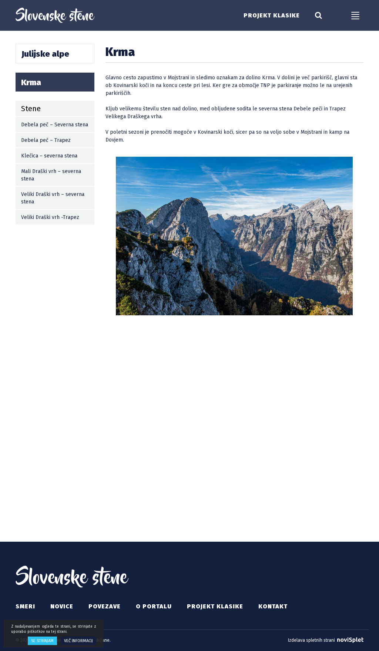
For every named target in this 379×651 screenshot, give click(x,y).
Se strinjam (42, 640)
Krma (31, 82)
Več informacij (78, 640)
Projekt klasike (272, 15)
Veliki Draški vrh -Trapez (50, 217)
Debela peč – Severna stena (54, 125)
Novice (61, 606)
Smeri (25, 606)
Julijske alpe (45, 54)
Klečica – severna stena (49, 156)
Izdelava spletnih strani (312, 640)
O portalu (154, 606)
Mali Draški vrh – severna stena (51, 175)
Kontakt (273, 606)
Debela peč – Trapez (46, 140)
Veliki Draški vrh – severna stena (52, 198)
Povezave (104, 606)
